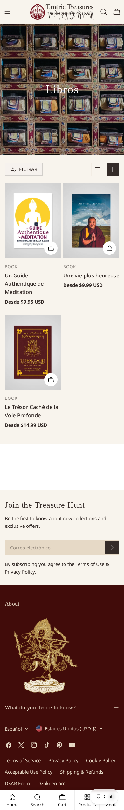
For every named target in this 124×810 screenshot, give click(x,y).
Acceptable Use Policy (28, 772)
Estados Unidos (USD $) (71, 728)
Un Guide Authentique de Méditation (24, 284)
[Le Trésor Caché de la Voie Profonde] (33, 352)
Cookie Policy (100, 760)
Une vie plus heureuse (91, 275)
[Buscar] (103, 11)
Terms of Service (23, 760)
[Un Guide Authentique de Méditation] (33, 220)
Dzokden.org (52, 783)
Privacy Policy (63, 760)
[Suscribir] (112, 547)
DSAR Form (17, 783)
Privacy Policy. (20, 572)
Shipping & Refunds (81, 772)
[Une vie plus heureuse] (91, 220)
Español (13, 729)
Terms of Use (90, 564)
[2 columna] (113, 169)
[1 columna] (97, 169)
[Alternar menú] (7, 11)
